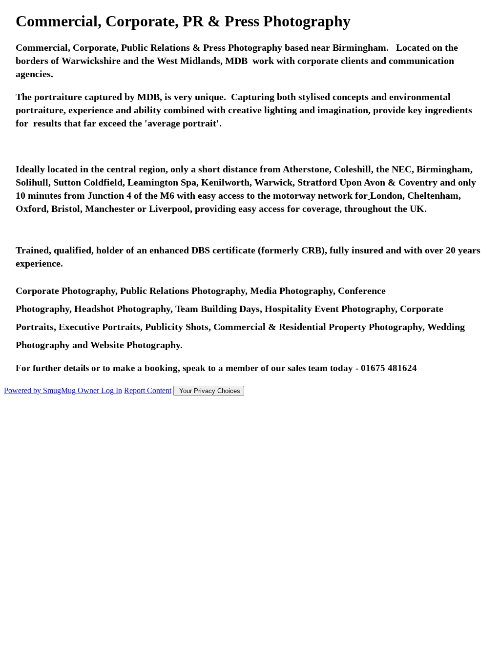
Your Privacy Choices (208, 391)
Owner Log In (100, 390)
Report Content (147, 390)
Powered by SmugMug (41, 390)
